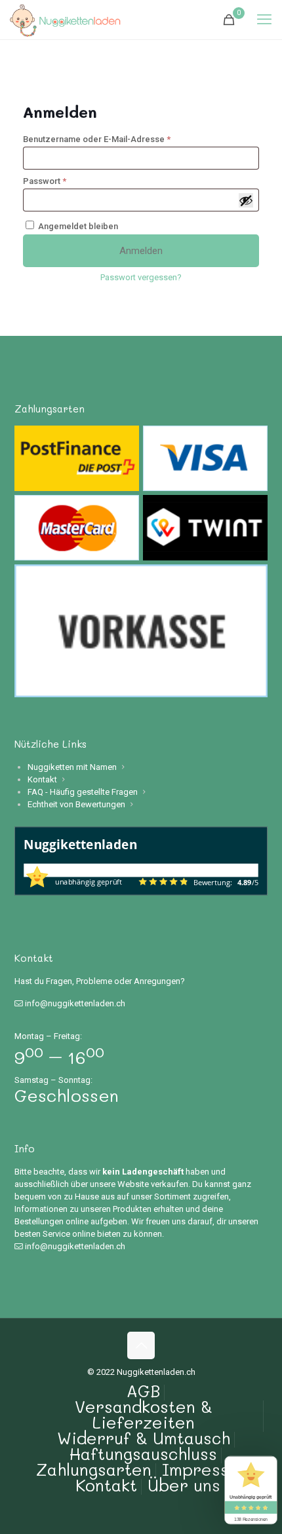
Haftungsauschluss (143, 1453)
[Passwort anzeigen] (246, 200)
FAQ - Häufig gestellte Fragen (83, 792)
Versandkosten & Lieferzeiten (143, 1414)
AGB (143, 1390)
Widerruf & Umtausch (143, 1437)
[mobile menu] (264, 20)
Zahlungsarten (93, 1469)
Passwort (68, 181)
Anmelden (141, 251)
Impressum (206, 1469)
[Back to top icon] (141, 1345)
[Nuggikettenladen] (65, 19)
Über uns (184, 1484)
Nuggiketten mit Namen (72, 767)
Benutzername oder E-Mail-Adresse (120, 139)
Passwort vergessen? (141, 277)
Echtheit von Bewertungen (76, 804)
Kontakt (42, 779)
